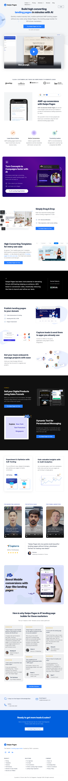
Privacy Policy (50, 768)
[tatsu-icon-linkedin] (12, 752)
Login (61, 6)
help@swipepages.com (44, 700)
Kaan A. (32, 672)
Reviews (48, 2)
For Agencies (29, 761)
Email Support (42, 698)
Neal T (52, 675)
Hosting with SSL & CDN (13, 318)
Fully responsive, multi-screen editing (47, 223)
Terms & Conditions (52, 766)
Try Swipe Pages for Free (34, 26)
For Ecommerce (30, 764)
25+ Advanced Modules (44, 219)
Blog (53, 2)
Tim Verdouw (14, 677)
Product (27, 2)
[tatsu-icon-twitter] (9, 752)
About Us (49, 761)
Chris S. (32, 649)
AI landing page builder (17, 748)
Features (8, 764)
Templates (8, 762)
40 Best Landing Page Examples (34, 766)
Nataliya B (13, 651)
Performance (9, 766)
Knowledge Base (51, 764)
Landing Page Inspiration (32, 768)
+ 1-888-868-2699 (12, 706)
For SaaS (28, 762)
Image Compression (12, 321)
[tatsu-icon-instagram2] (6, 752)
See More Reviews (34, 686)
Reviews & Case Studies (11, 768)
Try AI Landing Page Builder (17, 191)
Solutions (40, 2)
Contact (49, 762)
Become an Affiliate (10, 770)
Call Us (9, 704)
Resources (27, 4)
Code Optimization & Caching (14, 315)
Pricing (34, 2)
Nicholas (34, 552)
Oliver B (53, 647)
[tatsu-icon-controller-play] (34, 52)
